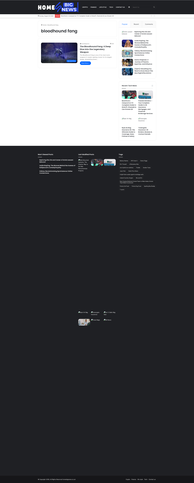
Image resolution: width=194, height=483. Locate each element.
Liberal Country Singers (126, 178)
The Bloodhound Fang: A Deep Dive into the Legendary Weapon (95, 49)
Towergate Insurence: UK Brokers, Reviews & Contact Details (145, 131)
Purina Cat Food (124, 186)
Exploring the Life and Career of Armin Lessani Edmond (143, 34)
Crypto (85, 7)
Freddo (138, 167)
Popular (125, 24)
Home (44, 25)
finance (93, 7)
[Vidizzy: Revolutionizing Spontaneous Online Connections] (127, 53)
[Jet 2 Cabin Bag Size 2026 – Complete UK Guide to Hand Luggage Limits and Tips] (110, 314)
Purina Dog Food (136, 186)
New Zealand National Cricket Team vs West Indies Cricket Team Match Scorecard (136, 182)
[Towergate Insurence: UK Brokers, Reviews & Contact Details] (145, 122)
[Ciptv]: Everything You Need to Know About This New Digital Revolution (143, 71)
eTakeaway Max (134, 164)
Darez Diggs (143, 160)
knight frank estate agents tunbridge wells (131, 174)
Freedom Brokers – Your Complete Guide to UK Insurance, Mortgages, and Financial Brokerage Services (145, 107)
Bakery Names (124, 160)
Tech (111, 7)
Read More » (85, 63)
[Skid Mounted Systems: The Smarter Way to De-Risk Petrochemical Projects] (84, 235)
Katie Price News (133, 171)
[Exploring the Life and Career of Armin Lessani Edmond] (127, 34)
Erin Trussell (123, 164)
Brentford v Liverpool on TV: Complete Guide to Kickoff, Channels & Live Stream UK (87, 16)
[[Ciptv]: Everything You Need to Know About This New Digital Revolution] (127, 71)
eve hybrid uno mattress (126, 167)
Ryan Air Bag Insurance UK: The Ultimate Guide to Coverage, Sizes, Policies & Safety (128, 132)
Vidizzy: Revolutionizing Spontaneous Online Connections (143, 53)
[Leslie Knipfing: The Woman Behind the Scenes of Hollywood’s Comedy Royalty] (127, 43)
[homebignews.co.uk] (58, 7)
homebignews (85, 43)
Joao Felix (123, 171)
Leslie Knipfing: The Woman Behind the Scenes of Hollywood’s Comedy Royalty (142, 44)
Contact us (120, 7)
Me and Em (139, 178)
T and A (122, 189)
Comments (149, 24)
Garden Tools (146, 167)
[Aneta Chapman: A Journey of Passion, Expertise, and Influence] (127, 62)
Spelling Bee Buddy (149, 186)
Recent (136, 24)
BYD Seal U (134, 160)
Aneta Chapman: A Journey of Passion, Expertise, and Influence (143, 62)
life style (102, 7)
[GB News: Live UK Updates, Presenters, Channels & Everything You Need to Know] (110, 394)
